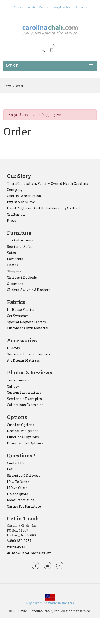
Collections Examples (25, 405)
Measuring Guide (21, 500)
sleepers (14, 271)
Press (11, 220)
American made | (25, 7)
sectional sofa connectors (28, 354)
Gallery (13, 386)
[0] (52, 50)
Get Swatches (18, 316)
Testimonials (18, 380)
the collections (20, 240)
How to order (18, 481)
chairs (12, 265)
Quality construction (24, 196)
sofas (11, 253)
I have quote (17, 488)
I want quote (17, 494)
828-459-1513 (20, 547)
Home (7, 86)
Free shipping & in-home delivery (63, 7)
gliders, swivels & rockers (28, 290)
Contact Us (16, 463)
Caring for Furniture (24, 506)
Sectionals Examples (24, 399)
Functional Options (23, 437)
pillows (13, 348)
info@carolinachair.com (31, 553)
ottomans (15, 283)
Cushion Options (20, 425)
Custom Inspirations (24, 392)
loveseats (15, 259)
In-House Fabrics (21, 309)
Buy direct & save (21, 202)
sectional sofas (19, 246)
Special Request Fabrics (26, 322)
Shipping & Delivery (23, 475)
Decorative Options (22, 431)
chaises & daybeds (22, 277)
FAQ (10, 469)
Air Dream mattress (23, 360)
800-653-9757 (21, 541)
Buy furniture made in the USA (50, 603)
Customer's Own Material (28, 328)
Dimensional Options (25, 443)
